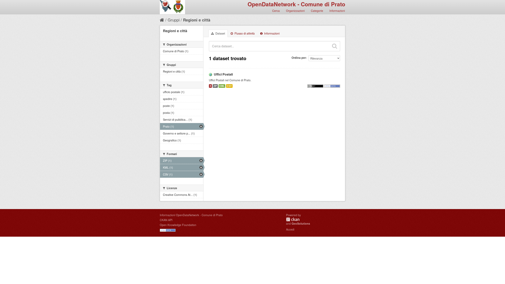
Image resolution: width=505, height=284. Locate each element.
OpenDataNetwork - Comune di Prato (296, 4)
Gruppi (174, 20)
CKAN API (166, 220)
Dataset (220, 33)
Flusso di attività (244, 33)
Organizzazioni (295, 11)
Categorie (317, 11)
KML (221, 86)
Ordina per (299, 58)
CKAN (292, 219)
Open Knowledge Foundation (178, 225)
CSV (229, 86)
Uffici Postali (223, 74)
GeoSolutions (301, 223)
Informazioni (337, 11)
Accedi (290, 229)
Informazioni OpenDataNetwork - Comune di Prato (191, 215)
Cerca (276, 11)
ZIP (215, 86)
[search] (334, 46)
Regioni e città (196, 20)
